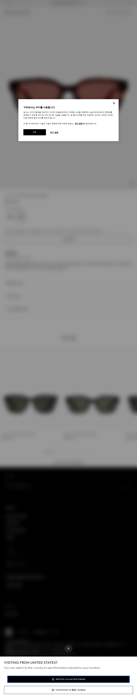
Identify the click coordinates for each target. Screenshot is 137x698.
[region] (68, 120)
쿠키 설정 (54, 132)
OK (34, 132)
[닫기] (114, 103)
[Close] (68, 649)
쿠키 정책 (79, 124)
